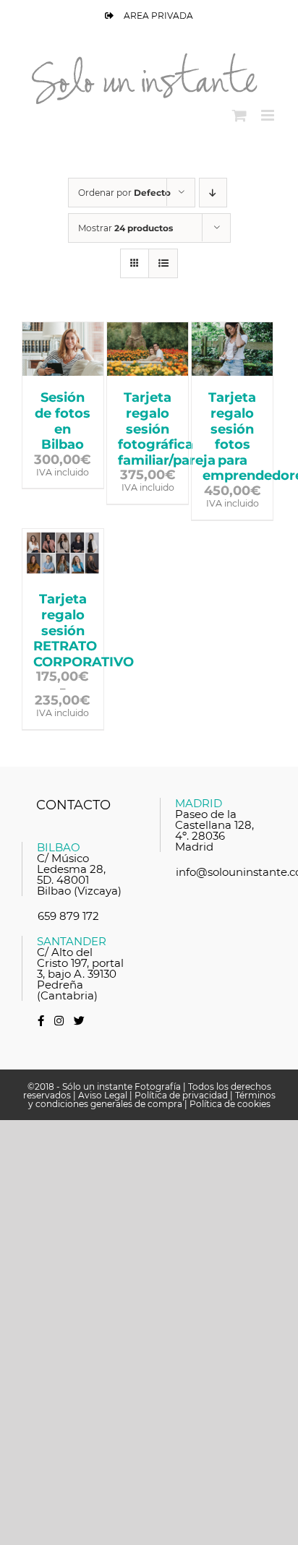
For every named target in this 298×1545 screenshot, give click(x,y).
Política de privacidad (181, 1095)
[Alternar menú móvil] (268, 115)
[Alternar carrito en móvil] (239, 115)
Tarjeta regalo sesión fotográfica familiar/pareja (167, 429)
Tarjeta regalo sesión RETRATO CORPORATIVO (83, 630)
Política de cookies (230, 1103)
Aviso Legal (102, 1095)
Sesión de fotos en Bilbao (62, 421)
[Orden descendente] (213, 192)
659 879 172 (68, 916)
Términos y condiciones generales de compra (152, 1099)
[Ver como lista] (163, 263)
